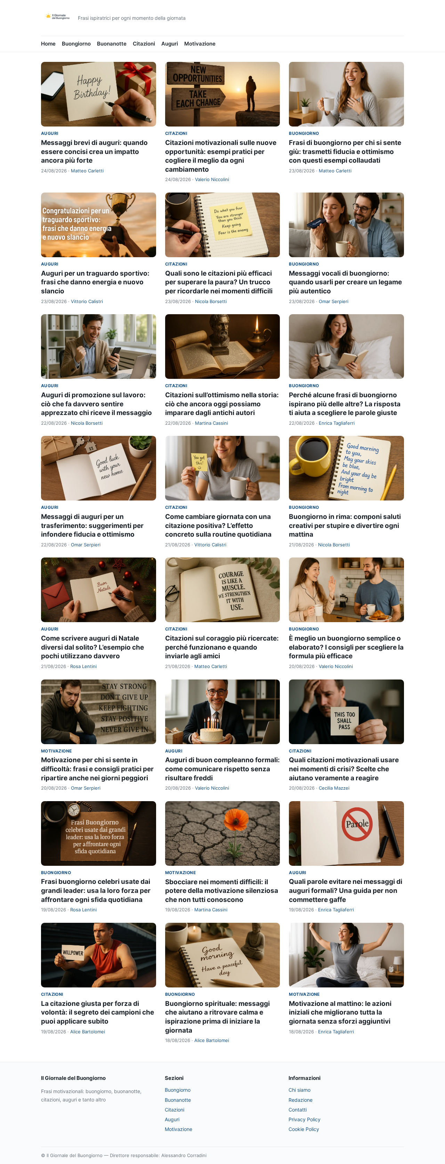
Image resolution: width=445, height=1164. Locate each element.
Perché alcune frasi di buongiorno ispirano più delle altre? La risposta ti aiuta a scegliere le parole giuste (344, 404)
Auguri (169, 43)
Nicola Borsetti (211, 301)
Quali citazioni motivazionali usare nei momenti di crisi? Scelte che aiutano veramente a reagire (344, 769)
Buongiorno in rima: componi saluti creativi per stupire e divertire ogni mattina (345, 525)
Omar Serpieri (333, 301)
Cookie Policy (304, 1129)
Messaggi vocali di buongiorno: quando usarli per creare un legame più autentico (345, 282)
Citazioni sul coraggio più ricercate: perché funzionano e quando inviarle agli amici (222, 647)
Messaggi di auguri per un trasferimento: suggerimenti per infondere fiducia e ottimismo (92, 525)
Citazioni (144, 43)
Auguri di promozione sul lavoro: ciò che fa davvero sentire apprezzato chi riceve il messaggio (96, 404)
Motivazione (200, 43)
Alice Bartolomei (87, 1031)
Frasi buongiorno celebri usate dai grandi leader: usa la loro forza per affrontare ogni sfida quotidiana (96, 890)
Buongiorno (76, 43)
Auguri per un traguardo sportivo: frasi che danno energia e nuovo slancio (95, 282)
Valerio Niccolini (212, 179)
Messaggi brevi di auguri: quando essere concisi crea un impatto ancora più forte (94, 151)
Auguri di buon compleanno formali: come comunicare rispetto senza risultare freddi (222, 769)
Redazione (301, 1100)
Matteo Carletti (87, 170)
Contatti (298, 1110)
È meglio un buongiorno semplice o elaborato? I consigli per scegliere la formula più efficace (346, 647)
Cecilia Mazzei (334, 788)
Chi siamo (299, 1090)
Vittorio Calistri (87, 301)
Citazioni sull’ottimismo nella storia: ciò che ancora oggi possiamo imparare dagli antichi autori (222, 404)
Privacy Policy (305, 1119)
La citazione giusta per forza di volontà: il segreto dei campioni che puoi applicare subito (97, 1012)
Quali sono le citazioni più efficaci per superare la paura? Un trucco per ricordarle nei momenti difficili (219, 282)
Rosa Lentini (83, 666)
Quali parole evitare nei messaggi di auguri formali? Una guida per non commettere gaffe (345, 890)
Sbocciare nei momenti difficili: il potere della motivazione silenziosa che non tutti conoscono (221, 891)
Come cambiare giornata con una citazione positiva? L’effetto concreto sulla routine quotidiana (218, 525)
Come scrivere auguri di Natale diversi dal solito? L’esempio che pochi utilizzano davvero (92, 647)
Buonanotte (112, 43)
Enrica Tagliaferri (337, 423)
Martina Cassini (211, 423)
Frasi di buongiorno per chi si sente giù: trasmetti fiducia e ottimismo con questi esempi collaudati (345, 151)
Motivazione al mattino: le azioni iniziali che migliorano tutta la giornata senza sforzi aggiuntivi (340, 1012)
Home (48, 43)
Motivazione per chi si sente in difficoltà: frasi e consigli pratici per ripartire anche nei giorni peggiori (97, 769)
